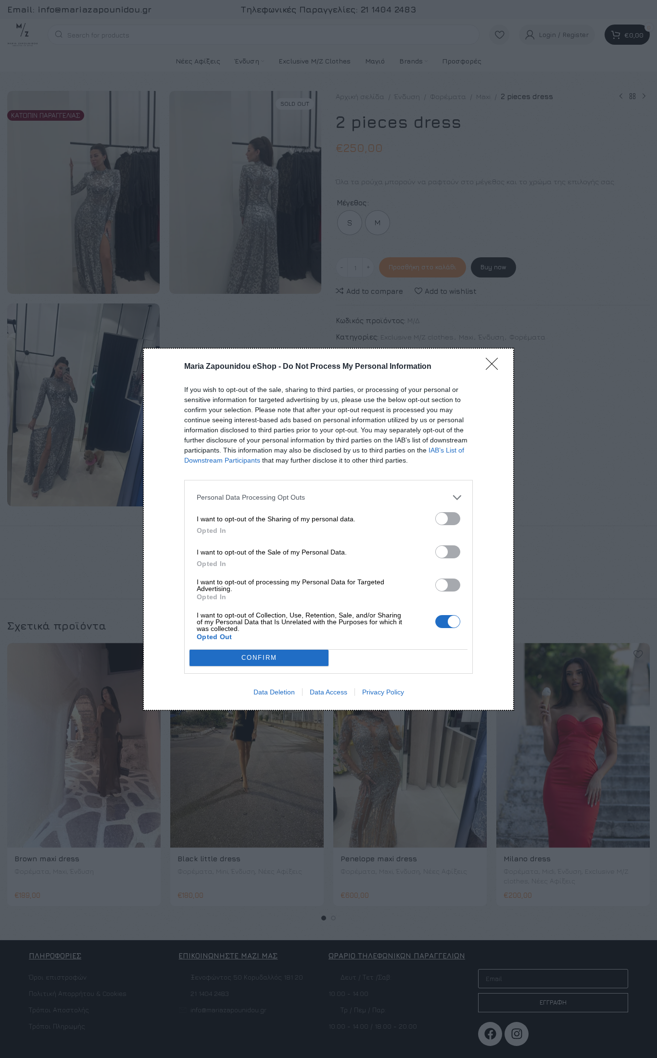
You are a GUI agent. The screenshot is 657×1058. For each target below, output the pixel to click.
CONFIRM (259, 657)
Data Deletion (274, 692)
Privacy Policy (383, 692)
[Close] (495, 367)
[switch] (447, 518)
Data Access (328, 692)
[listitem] (328, 497)
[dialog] (328, 529)
